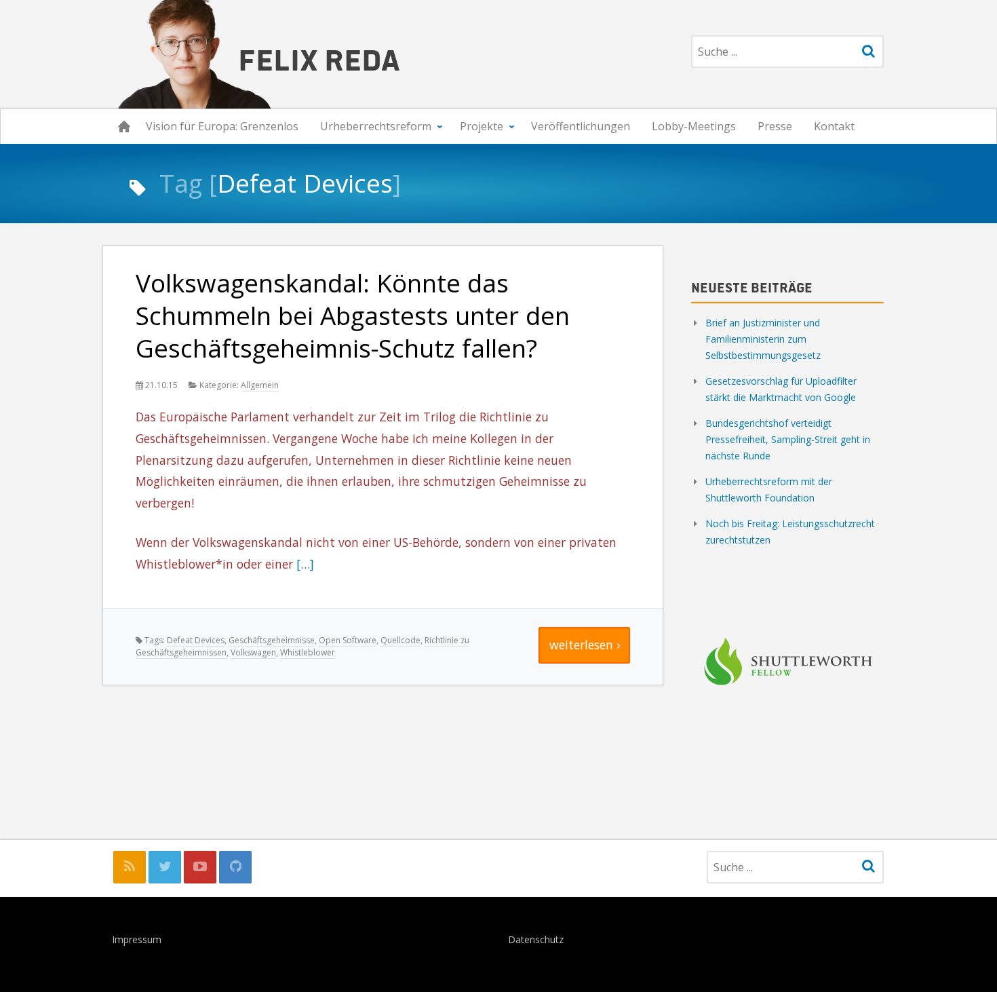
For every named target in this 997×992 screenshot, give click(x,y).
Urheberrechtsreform (375, 126)
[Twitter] (165, 867)
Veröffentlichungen (580, 126)
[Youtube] (200, 867)
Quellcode (400, 640)
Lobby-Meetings (694, 126)
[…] (305, 564)
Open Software (347, 640)
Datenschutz (536, 940)
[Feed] (129, 867)
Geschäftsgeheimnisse (272, 640)
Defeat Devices (195, 640)
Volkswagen (253, 652)
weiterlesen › (584, 644)
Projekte (481, 126)
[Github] (235, 867)
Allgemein (260, 385)
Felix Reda (319, 58)
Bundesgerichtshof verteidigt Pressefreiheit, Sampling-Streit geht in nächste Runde (787, 439)
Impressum (136, 940)
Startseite (124, 126)
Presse (775, 126)
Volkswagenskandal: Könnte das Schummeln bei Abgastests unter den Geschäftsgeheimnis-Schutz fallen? (353, 315)
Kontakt (834, 126)
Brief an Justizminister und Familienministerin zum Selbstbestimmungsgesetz (763, 339)
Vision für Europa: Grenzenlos (222, 126)
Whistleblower (307, 652)
